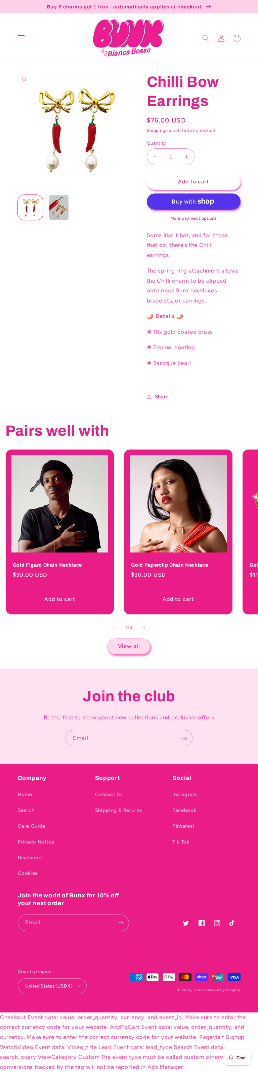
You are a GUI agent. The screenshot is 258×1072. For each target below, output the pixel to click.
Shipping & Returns (118, 810)
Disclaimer (30, 858)
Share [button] (162, 397)
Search (26, 810)
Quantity (156, 143)
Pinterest (183, 826)
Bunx (198, 990)
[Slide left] (113, 627)
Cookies (28, 873)
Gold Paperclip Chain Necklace (169, 565)
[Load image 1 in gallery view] (30, 207)
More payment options (193, 218)
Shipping (156, 130)
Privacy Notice (36, 842)
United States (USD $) (49, 986)
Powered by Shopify (221, 990)
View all (129, 646)
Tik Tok (180, 842)
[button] (21, 38)
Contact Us (109, 794)
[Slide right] (144, 627)
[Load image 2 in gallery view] (59, 207)
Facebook (184, 810)
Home (25, 794)
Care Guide (31, 826)
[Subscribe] (184, 738)
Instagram (184, 794)
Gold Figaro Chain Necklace (47, 565)
